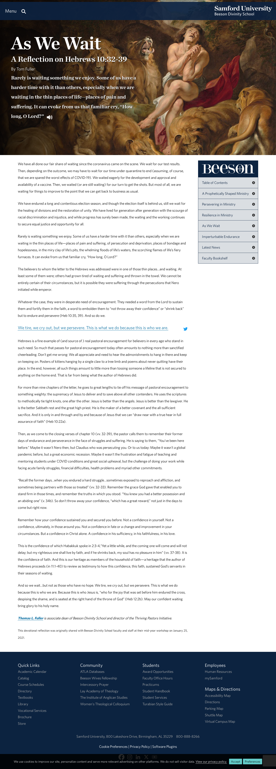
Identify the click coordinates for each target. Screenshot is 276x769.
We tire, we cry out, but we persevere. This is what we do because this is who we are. (93, 327)
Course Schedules (31, 684)
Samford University (91, 736)
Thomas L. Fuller (30, 618)
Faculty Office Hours (158, 678)
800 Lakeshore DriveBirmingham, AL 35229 (139, 736)
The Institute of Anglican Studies (103, 697)
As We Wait (211, 225)
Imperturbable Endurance (221, 236)
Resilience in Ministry (217, 215)
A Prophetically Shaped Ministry (225, 193)
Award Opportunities (158, 671)
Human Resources (218, 671)
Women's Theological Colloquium (105, 704)
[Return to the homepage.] (243, 14)
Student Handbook (156, 691)
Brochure (25, 717)
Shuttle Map (214, 715)
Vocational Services (32, 710)
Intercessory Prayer (94, 684)
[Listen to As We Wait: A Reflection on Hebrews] (50, 117)
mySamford (213, 678)
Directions (212, 702)
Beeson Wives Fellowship (98, 678)
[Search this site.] (24, 11)
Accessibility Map (218, 695)
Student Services (155, 697)
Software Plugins (164, 746)
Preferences (252, 761)
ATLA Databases (92, 671)
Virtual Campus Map (220, 721)
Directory (25, 691)
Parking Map (214, 708)
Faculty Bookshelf (215, 258)
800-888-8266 (188, 736)
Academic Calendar (32, 671)
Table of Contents (215, 182)
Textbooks (25, 697)
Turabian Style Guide (158, 704)
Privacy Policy (140, 746)
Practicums (151, 684)
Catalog (23, 678)
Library (23, 704)
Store (22, 723)
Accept (235, 761)
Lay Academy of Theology (99, 691)
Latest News (211, 247)
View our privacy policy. (211, 761)
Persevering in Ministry (218, 204)
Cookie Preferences (113, 746)
